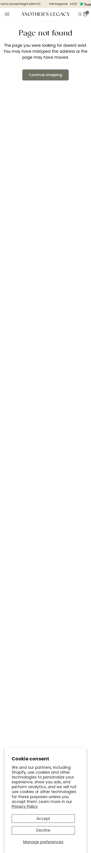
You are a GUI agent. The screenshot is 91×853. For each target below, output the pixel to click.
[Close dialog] (82, 391)
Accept (43, 818)
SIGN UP (45, 461)
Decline (43, 830)
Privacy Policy (25, 806)
